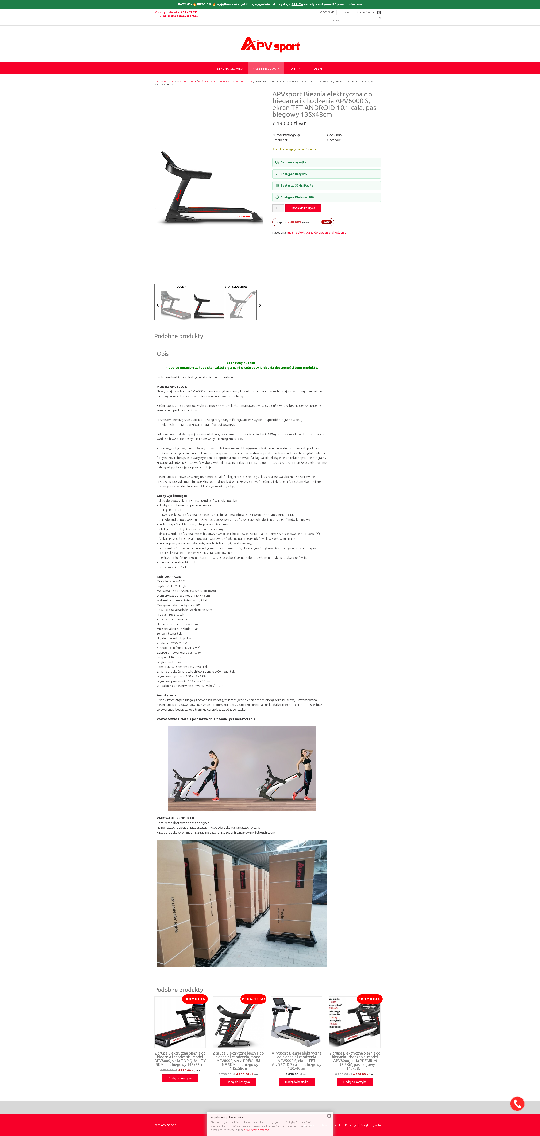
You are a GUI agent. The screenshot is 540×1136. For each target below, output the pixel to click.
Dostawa (322, 1125)
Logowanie (326, 12)
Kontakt (295, 68)
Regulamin (307, 1125)
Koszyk (317, 68)
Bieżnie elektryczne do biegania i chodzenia (225, 81)
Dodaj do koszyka (303, 208)
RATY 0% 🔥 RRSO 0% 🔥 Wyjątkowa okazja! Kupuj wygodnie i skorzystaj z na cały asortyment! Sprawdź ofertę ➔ (270, 4)
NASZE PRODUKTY (266, 68)
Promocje (351, 1125)
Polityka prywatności (373, 1125)
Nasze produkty (186, 81)
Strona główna (230, 68)
